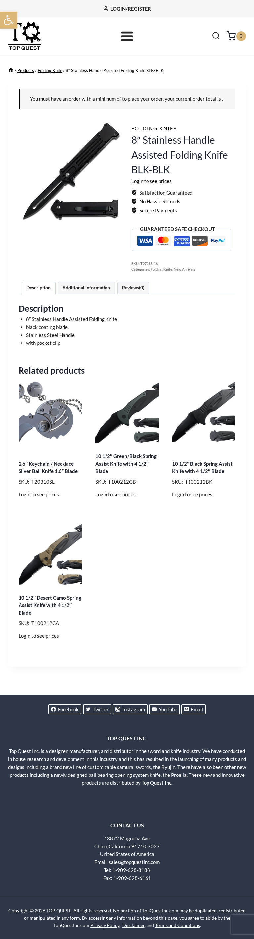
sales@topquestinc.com (134, 862)
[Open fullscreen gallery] (116, 217)
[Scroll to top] (237, 909)
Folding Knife (154, 128)
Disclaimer (133, 925)
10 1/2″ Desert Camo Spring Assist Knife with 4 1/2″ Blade (50, 605)
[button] (8, 20)
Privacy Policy (104, 925)
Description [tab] (38, 287)
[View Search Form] (216, 36)
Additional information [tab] (86, 287)
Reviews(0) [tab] (133, 287)
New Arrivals (184, 269)
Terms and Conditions (177, 925)
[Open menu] (127, 36)
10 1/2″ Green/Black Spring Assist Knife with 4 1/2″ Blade (126, 463)
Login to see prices (151, 181)
